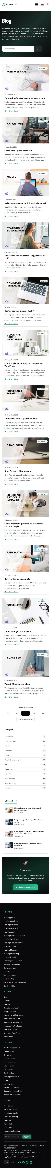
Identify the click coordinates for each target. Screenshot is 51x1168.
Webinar (7, 1004)
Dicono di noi (9, 1051)
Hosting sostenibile (11, 1077)
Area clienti (8, 1106)
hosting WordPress (40, 31)
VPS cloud (44, 36)
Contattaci (8, 1127)
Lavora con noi (9, 1058)
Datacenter (8, 1069)
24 (43, 713)
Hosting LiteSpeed (11, 925)
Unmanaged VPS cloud (13, 961)
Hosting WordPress (11, 939)
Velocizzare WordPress (13, 1026)
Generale (42, 68)
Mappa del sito (10, 1011)
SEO (6, 764)
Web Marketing (10, 783)
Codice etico (9, 1066)
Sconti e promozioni (11, 1008)
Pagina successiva (25, 719)
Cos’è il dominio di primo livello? (19, 311)
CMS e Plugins (10, 741)
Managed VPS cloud (12, 964)
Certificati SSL (9, 986)
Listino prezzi (9, 1084)
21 (17, 713)
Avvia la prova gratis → (25, 887)
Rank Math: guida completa (17, 579)
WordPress (42, 226)
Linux (7, 755)
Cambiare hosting (11, 1117)
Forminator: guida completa (17, 631)
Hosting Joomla (10, 946)
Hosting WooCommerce (13, 943)
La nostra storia (10, 1062)
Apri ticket (8, 1124)
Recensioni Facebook (12, 1095)
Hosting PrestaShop (11, 953)
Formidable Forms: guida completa (20, 418)
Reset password (10, 1109)
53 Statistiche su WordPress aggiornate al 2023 (24, 257)
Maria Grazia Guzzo (11, 111)
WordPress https (10, 1029)
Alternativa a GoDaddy (13, 1022)
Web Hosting (10, 779)
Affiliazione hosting (11, 1113)
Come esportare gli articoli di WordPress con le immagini (23, 525)
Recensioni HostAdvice (13, 1091)
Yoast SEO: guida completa (17, 684)
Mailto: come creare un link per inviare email (25, 203)
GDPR (6, 1080)
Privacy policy (26, 1150)
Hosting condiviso (11, 921)
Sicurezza (8, 769)
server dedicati (12, 39)
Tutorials (7, 1001)
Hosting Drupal (10, 957)
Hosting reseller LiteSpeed (14, 935)
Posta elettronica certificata (15, 982)
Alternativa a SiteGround (13, 1015)
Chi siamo (8, 1055)
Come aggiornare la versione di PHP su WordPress (27, 845)
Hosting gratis (9, 917)
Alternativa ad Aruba (12, 1019)
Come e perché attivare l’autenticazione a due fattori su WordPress (29, 833)
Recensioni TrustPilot (12, 1087)
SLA (5, 1150)
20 (8, 713)
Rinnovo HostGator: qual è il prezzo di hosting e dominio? (27, 809)
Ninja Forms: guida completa (17, 471)
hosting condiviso (29, 36)
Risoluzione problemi (13, 760)
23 (34, 713)
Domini (43, 281)
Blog (5, 997)
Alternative (9, 736)
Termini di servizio (13, 1150)
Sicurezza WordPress (12, 1033)
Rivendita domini (10, 975)
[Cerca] (38, 49)
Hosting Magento (10, 950)
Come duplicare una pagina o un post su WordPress (23, 364)
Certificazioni (9, 1073)
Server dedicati (10, 968)
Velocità (8, 774)
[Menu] (36, 4)
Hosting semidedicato (12, 928)
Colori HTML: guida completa (18, 150)
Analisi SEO (8, 1037)
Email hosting (9, 979)
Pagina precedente (25, 707)
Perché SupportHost (12, 1048)
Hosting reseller (10, 932)
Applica (27, 1137)
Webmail (7, 1120)
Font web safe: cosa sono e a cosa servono (24, 98)
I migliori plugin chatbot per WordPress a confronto (28, 821)
